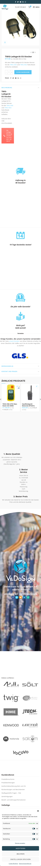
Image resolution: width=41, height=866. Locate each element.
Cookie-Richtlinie (13, 863)
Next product (35, 52)
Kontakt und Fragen (9, 371)
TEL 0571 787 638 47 (20, 7)
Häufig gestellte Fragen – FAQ (11, 793)
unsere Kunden (14, 341)
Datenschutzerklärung (25, 863)
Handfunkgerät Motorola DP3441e (28, 405)
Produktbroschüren (7, 779)
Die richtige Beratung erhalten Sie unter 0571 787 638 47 (9, 135)
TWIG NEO (23, 65)
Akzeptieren (20, 848)
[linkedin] (23, 2)
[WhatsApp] (25, 2)
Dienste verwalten (20, 843)
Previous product (31, 52)
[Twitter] (18, 2)
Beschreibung (6, 88)
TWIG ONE (13, 65)
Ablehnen (20, 854)
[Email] (20, 2)
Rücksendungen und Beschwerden (13, 789)
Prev (8, 355)
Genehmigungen (7, 796)
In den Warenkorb (23, 72)
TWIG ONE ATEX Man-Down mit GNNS (9, 405)
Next (31, 355)
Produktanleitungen (8, 783)
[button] (38, 811)
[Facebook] (16, 2)
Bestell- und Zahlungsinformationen (13, 800)
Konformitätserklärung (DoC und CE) (13, 786)
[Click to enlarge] (5, 42)
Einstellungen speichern (20, 859)
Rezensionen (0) (7, 366)
